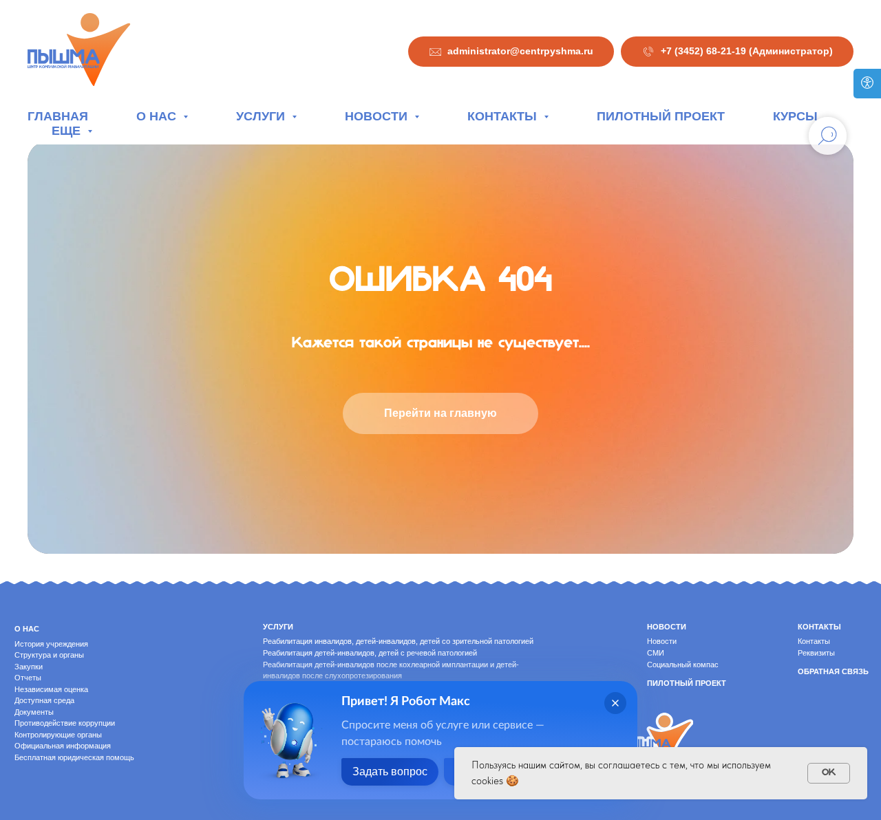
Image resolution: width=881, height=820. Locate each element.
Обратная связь (833, 671)
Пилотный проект (661, 116)
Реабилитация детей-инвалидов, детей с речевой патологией (370, 653)
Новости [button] (378, 116)
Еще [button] (68, 131)
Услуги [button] (262, 116)
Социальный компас (683, 664)
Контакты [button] (503, 116)
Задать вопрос (389, 771)
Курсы (795, 116)
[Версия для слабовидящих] (867, 83)
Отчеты (27, 677)
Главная (58, 116)
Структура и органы (49, 655)
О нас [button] (158, 116)
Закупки (28, 666)
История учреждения (51, 644)
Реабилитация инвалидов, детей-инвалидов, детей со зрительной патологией (398, 641)
